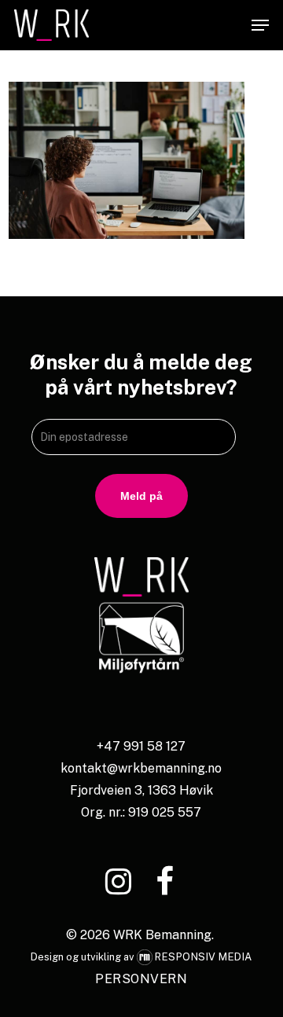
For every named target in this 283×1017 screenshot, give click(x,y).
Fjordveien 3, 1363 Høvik (141, 790)
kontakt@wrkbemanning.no (141, 768)
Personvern (141, 978)
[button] (260, 25)
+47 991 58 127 (141, 746)
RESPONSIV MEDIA (203, 957)
